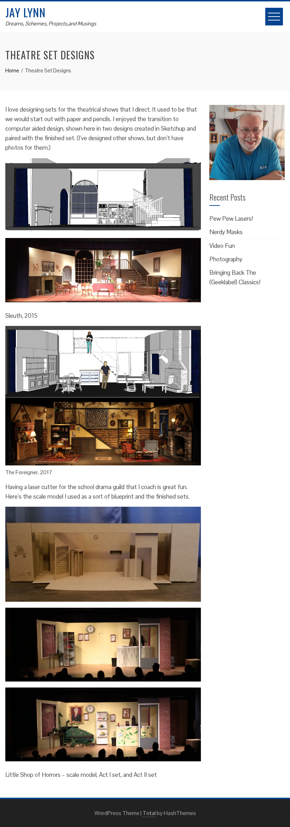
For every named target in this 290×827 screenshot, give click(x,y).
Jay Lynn (25, 12)
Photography (225, 259)
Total (149, 813)
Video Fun (222, 246)
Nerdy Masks (226, 232)
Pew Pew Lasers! (231, 218)
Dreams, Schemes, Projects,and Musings (50, 23)
